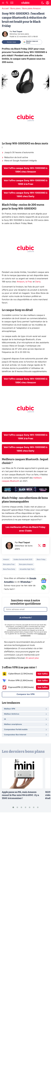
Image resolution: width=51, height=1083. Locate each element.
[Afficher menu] (3, 3)
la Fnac (29, 282)
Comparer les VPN (26, 694)
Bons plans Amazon (31, 8)
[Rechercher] (7, 3)
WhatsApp (25, 582)
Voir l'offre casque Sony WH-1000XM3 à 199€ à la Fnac (25, 182)
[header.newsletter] (11, 3)
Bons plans (15, 8)
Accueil (5, 8)
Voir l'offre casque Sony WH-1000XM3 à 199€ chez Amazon (25, 170)
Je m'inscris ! (25, 618)
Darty (37, 282)
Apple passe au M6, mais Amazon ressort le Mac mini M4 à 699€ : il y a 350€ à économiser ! (20, 795)
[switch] (42, 2)
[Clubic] (25, 3)
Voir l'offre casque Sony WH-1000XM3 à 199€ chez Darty (25, 195)
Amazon (20, 282)
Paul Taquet (17, 31)
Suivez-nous (11, 42)
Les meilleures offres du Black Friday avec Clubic (25, 529)
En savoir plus (32, 658)
